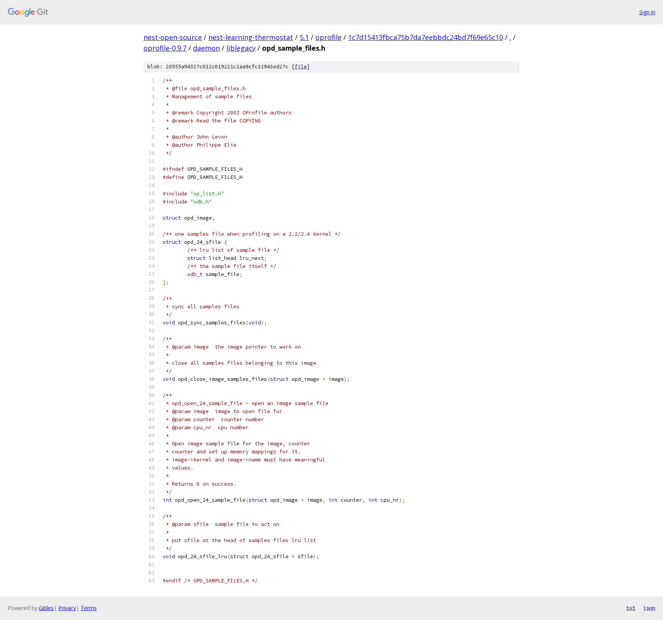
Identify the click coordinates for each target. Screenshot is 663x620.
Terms (89, 608)
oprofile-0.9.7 (164, 48)
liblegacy (241, 48)
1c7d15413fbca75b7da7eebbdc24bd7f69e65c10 (425, 37)
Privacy (67, 608)
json (649, 607)
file (301, 66)
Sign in (647, 12)
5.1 (304, 37)
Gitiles (46, 608)
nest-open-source (172, 37)
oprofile (328, 37)
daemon (206, 48)
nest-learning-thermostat (250, 37)
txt (630, 607)
